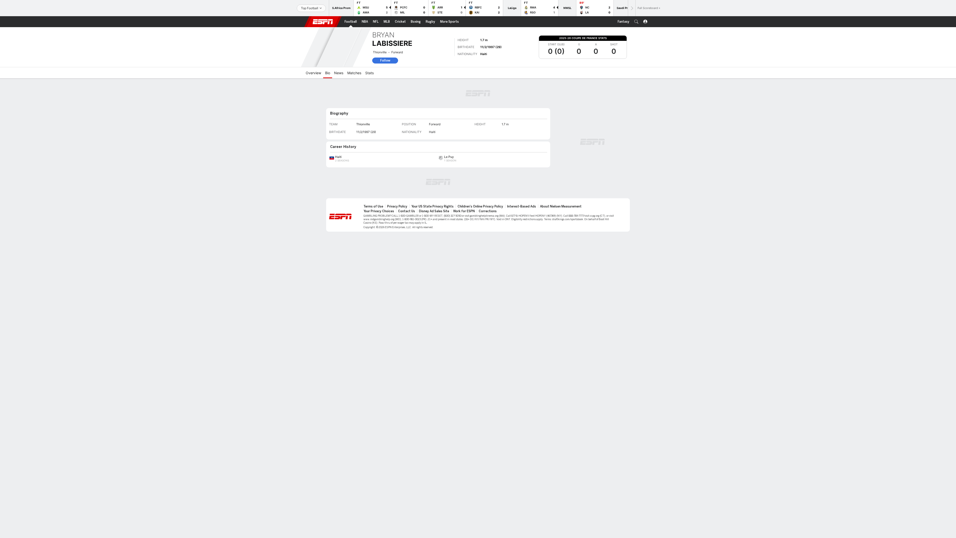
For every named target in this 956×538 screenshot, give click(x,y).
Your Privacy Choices (378, 211)
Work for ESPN (464, 211)
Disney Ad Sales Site (434, 211)
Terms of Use (373, 206)
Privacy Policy (397, 206)
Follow (385, 60)
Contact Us (406, 211)
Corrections (488, 211)
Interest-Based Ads (521, 206)
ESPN (323, 21)
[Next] (631, 8)
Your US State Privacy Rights (432, 206)
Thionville (380, 52)
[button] (636, 22)
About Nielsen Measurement (561, 206)
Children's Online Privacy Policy (480, 206)
